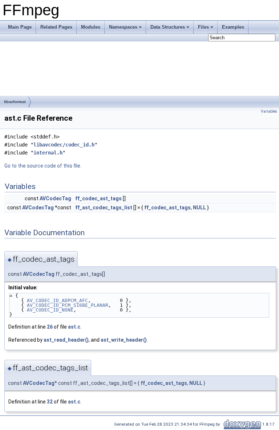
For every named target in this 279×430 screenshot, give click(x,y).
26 (50, 327)
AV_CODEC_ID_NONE (50, 310)
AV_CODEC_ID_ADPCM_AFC (57, 300)
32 (50, 402)
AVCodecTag (55, 198)
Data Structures (167, 27)
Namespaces (123, 27)
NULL (199, 207)
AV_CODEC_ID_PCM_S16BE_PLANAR (67, 305)
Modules (90, 27)
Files (203, 27)
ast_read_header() (66, 340)
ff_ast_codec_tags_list (103, 207)
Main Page (20, 27)
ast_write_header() (124, 340)
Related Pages (56, 27)
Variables (269, 111)
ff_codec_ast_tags (98, 198)
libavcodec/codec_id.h (63, 145)
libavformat (15, 102)
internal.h (47, 153)
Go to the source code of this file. (42, 166)
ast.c (74, 327)
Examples (233, 27)
